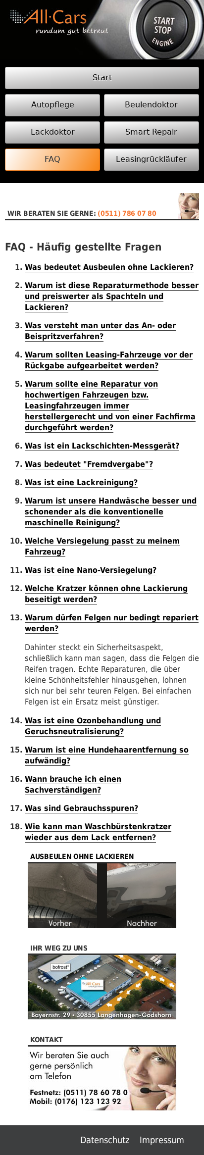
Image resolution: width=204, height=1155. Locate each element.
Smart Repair (151, 132)
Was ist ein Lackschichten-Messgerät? (102, 446)
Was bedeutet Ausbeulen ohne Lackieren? (109, 267)
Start (102, 77)
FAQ (52, 159)
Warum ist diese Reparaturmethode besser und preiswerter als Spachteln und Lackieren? (112, 296)
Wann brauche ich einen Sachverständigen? (73, 784)
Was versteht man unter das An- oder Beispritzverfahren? (100, 331)
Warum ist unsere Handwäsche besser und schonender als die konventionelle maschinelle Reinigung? (111, 511)
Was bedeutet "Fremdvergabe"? (89, 464)
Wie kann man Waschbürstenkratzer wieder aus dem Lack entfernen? (98, 832)
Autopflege (52, 104)
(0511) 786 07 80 (127, 213)
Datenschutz (105, 1140)
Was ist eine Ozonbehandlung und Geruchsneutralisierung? (93, 726)
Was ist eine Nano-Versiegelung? (90, 570)
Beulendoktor (151, 104)
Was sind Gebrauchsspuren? (81, 808)
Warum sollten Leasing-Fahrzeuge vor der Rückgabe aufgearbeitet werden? (109, 360)
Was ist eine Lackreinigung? (81, 482)
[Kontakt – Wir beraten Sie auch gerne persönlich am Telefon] (102, 1119)
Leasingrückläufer (151, 159)
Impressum (162, 1140)
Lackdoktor (53, 132)
